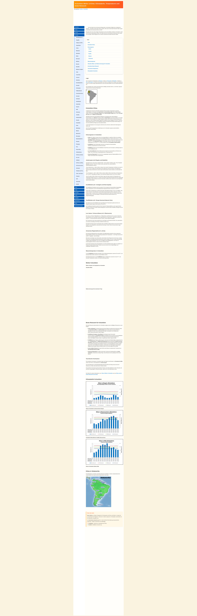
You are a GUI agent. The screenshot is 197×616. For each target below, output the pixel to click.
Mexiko (77, 130)
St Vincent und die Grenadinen (80, 165)
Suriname (78, 168)
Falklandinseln (79, 90)
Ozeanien (77, 192)
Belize (77, 56)
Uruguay (77, 176)
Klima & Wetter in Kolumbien (107, 373)
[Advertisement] (98, 17)
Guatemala (78, 104)
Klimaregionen (91, 47)
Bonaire (77, 64)
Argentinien (78, 45)
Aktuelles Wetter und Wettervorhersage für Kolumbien (99, 63)
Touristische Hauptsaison (93, 68)
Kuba (77, 125)
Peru (77, 146)
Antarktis (76, 197)
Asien (76, 187)
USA (77, 178)
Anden (89, 48)
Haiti (77, 109)
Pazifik (89, 53)
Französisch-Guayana (80, 93)
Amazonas (90, 58)
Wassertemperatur (91, 61)
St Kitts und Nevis (79, 154)
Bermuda (78, 58)
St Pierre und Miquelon (80, 162)
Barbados (78, 53)
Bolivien (77, 61)
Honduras (78, 112)
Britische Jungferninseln (80, 69)
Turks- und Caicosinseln (80, 173)
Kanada (77, 120)
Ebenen (90, 56)
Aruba (77, 48)
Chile (77, 72)
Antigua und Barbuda (80, 42)
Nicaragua (78, 136)
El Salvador (78, 88)
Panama (77, 141)
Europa (76, 32)
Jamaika (77, 114)
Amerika (81, 9)
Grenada (77, 96)
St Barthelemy (79, 152)
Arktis (76, 195)
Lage (89, 42)
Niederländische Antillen (80, 138)
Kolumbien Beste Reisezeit (93, 66)
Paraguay (78, 144)
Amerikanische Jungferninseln (80, 37)
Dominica (78, 80)
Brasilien (78, 66)
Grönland (78, 98)
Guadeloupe (78, 101)
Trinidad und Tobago (80, 170)
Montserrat (78, 133)
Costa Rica (78, 74)
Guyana (77, 106)
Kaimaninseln (78, 117)
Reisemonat (77, 200)
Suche (76, 29)
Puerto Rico (78, 149)
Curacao (77, 77)
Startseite (77, 27)
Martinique (78, 128)
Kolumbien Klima (91, 44)
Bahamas (78, 50)
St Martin (78, 160)
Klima (76, 203)
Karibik (77, 184)
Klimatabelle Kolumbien (92, 70)
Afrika (76, 189)
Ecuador (77, 85)
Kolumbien (86, 9)
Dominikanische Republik (80, 82)
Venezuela (78, 181)
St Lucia (77, 157)
